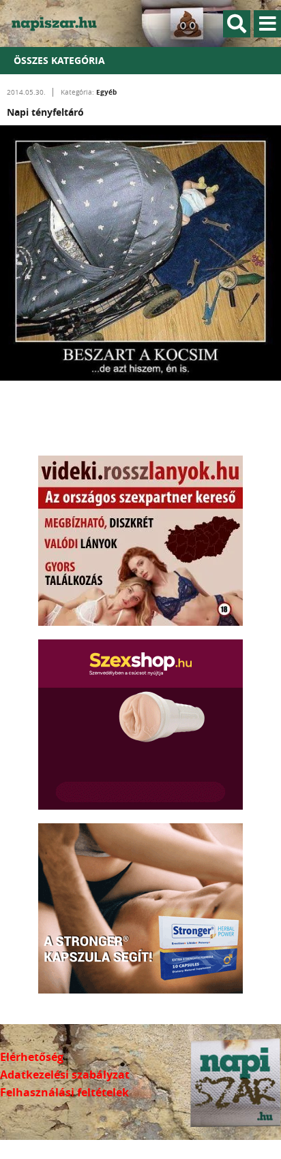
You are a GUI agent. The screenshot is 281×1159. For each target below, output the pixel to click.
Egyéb (106, 92)
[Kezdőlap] (61, 23)
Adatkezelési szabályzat (65, 1074)
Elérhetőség (31, 1056)
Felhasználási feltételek (64, 1092)
